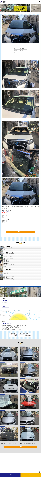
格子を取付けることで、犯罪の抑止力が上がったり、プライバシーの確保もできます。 (9, 278)
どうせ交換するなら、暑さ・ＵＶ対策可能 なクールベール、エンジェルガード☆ (8, 256)
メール (31, 474)
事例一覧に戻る (20, 231)
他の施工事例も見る (20, 446)
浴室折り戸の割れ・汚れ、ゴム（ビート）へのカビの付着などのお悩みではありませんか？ (9, 264)
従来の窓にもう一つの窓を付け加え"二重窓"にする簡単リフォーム (7, 273)
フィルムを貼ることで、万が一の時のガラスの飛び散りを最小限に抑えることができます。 (9, 276)
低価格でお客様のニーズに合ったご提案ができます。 (7, 247)
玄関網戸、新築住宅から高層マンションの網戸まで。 (7, 261)
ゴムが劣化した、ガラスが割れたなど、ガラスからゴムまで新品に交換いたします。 (8, 267)
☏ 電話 (10, 474)
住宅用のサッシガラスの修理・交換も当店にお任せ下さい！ (8, 258)
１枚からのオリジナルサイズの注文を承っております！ (7, 270)
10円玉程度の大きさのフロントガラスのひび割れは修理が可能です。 (8, 250)
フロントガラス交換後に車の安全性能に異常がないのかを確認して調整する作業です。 (9, 253)
